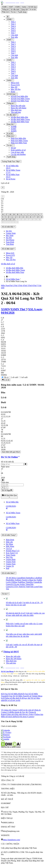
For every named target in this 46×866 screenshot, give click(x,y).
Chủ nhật (14, 35)
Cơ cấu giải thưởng (18, 154)
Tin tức (13, 12)
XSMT (11, 7)
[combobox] (12, 485)
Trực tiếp (14, 37)
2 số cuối (14, 377)
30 (17, 214)
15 (27, 217)
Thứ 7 (13, 33)
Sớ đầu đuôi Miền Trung (20, 119)
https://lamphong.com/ (11, 840)
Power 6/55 (15, 85)
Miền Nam (5, 285)
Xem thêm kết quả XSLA (11, 452)
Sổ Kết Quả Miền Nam (20, 101)
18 (38, 217)
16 (30, 217)
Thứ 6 (13, 31)
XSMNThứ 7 (18, 309)
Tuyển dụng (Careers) (25, 717)
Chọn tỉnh (5, 482)
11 (12, 217)
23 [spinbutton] (2, 469)
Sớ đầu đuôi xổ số (8, 264)
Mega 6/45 (15, 83)
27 (6, 214)
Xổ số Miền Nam (12, 279)
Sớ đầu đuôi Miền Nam (20, 122)
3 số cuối (23, 377)
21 (6, 219)
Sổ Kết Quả (32, 7)
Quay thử (24, 9)
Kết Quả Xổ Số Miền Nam (16, 696)
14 (23, 217)
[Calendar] (3, 480)
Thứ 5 (13, 28)
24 (17, 219)
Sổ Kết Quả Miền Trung (20, 99)
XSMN (17, 7)
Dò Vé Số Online (9, 457)
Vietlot (24, 7)
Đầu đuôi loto (16, 110)
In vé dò (33, 9)
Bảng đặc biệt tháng (18, 108)
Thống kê (5, 9)
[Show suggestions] (3, 487)
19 (41, 217)
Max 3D (14, 87)
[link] (7, 277)
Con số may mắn (17, 152)
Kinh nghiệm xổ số (18, 150)
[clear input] (25, 464)
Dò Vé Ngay (6, 490)
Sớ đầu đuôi (15, 9)
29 (14, 214)
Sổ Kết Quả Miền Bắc (19, 96)
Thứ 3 (13, 24)
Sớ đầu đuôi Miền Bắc (19, 117)
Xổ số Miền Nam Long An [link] (16, 281)
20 (3, 219)
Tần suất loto (16, 112)
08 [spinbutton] (2, 473)
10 (8, 217)
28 (10, 214)
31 (21, 214)
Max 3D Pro (15, 89)
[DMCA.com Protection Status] (11, 747)
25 (21, 219)
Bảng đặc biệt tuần (18, 106)
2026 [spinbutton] (3, 478)
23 (14, 219)
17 (34, 217)
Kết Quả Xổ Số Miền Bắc (11, 694)
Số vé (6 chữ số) (7, 462)
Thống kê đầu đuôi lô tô (13, 698)
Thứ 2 (13, 22)
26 (3, 214)
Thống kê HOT (11, 651)
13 (19, 217)
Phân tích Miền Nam (19, 143)
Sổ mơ (13, 148)
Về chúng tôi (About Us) (10, 710)
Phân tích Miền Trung (19, 141)
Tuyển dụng (22, 12)
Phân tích (5, 12)
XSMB (4, 7)
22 (10, 219)
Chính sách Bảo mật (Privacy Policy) (20, 714)
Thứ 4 (13, 26)
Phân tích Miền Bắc (18, 138)
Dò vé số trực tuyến (12, 700)
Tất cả (6, 377)
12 (16, 217)
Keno (13, 91)
